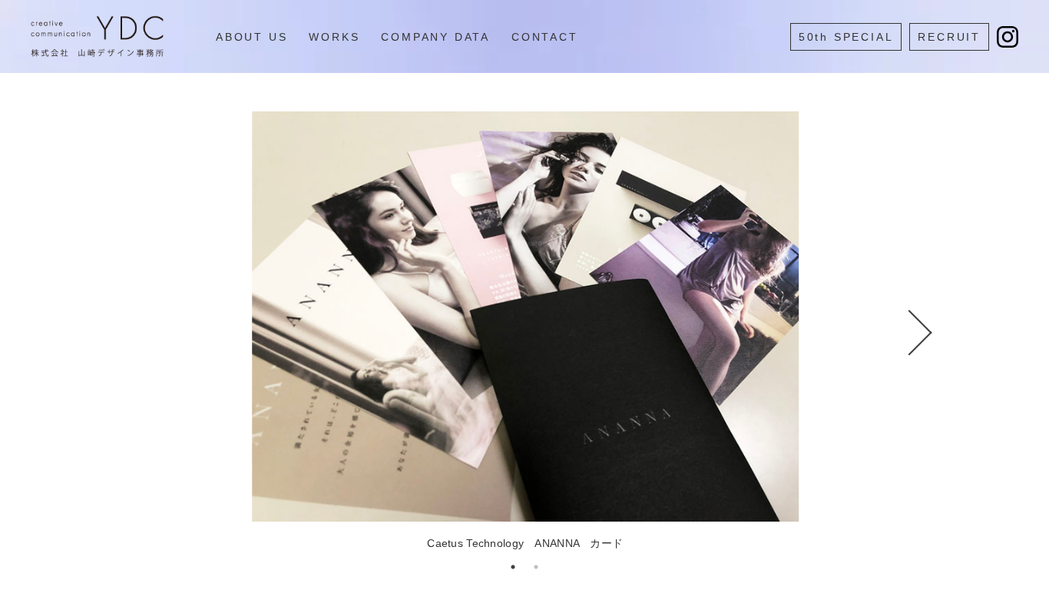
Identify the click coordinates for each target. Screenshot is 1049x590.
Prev (156, 333)
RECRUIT (949, 37)
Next (893, 333)
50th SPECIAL (846, 37)
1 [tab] (513, 567)
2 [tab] (536, 567)
